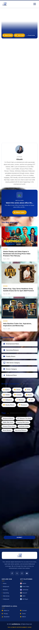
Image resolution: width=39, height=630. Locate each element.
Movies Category (11, 369)
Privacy (6, 613)
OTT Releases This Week (24, 418)
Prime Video (25, 586)
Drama (18, 389)
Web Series (6, 596)
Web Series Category (13, 362)
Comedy (18, 394)
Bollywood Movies (8, 418)
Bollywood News (11, 375)
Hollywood (8, 400)
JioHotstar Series (24, 426)
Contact (24, 610)
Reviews (21, 400)
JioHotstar (25, 589)
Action (7, 389)
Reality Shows (10, 356)
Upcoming (6, 593)
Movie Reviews (7, 430)
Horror (30, 394)
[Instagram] (22, 573)
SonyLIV (24, 593)
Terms (24, 613)
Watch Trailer (8, 35)
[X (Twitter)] (17, 573)
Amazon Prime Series (9, 426)
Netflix (24, 583)
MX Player (25, 599)
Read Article (31, 35)
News (4, 583)
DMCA (24, 616)
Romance (24, 405)
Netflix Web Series (8, 422)
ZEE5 (23, 596)
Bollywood (6, 586)
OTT (32, 400)
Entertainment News (12, 344)
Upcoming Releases (12, 350)
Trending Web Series (23, 422)
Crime (28, 389)
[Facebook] (12, 573)
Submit (19, 537)
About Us (6, 610)
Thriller (7, 394)
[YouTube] (27, 573)
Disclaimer (7, 616)
